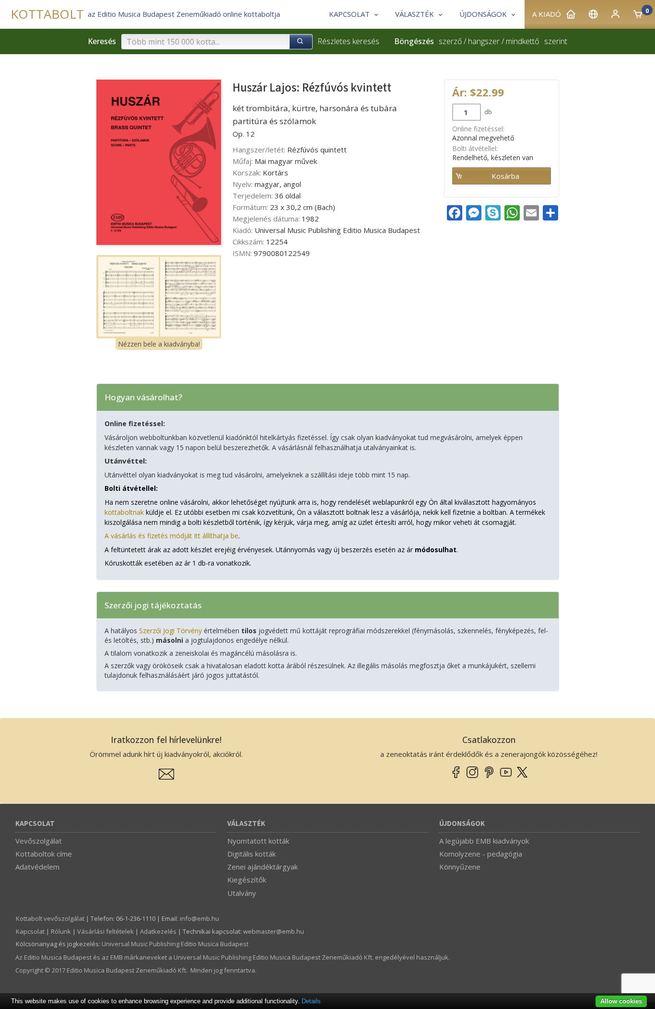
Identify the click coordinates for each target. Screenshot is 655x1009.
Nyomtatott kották (258, 841)
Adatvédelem (37, 866)
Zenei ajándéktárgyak (262, 866)
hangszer (484, 41)
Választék (246, 824)
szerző (450, 41)
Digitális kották (251, 853)
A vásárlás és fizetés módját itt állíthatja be (171, 535)
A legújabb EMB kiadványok (484, 841)
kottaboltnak (124, 512)
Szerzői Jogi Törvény (170, 630)
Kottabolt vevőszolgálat (50, 918)
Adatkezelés (158, 931)
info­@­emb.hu (199, 918)
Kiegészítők (246, 879)
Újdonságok (462, 824)
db (487, 111)
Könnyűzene (459, 866)
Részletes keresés (348, 41)
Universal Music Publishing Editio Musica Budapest (175, 943)
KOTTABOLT (47, 14)
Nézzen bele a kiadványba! (159, 343)
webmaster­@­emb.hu (273, 931)
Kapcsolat (35, 824)
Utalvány (241, 893)
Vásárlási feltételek (105, 931)
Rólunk (61, 931)
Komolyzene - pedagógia (480, 853)
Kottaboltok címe (43, 853)
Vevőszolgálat (38, 841)
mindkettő (522, 41)
